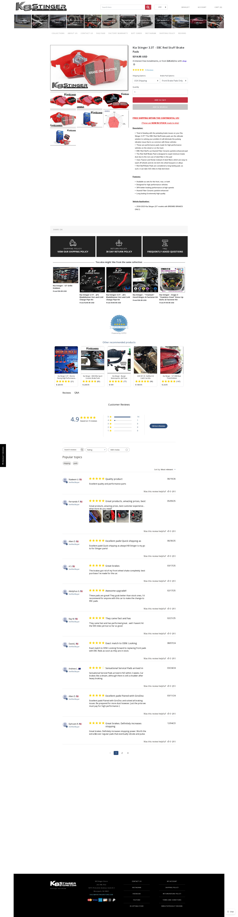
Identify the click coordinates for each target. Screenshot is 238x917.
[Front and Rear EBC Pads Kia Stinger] (63, 137)
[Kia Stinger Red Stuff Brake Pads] (116, 100)
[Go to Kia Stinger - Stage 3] (172, 280)
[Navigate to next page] (128, 753)
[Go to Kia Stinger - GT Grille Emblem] (66, 275)
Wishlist (185, 7)
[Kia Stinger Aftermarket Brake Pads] (63, 118)
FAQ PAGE (100, 33)
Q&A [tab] (76, 392)
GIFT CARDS (136, 33)
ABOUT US (72, 33)
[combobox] (165, 469)
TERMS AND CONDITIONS (172, 900)
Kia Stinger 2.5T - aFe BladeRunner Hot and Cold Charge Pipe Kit (91, 297)
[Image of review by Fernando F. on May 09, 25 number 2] (109, 516)
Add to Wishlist (160, 107)
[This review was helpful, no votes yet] (168, 491)
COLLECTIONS (58, 33)
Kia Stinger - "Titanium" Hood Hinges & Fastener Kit (145, 296)
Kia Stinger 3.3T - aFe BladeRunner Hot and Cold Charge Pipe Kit (118, 297)
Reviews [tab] (66, 392)
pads (75, 463)
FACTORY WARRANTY (118, 33)
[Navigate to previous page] (110, 753)
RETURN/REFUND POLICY (172, 894)
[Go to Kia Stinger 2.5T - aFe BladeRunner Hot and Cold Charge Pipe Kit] (92, 280)
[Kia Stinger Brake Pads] (89, 100)
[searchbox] (71, 450)
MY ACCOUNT (172, 881)
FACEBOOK (137, 894)
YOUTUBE (136, 900)
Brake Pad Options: (167, 76)
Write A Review (158, 426)
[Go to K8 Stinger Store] (42, 7)
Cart (218, 7)
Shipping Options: (139, 76)
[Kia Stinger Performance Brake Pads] (116, 118)
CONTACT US (87, 33)
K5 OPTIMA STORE (137, 906)
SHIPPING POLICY (167, 33)
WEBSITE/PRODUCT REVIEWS (172, 906)
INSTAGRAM (150, 33)
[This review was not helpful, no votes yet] (173, 491)
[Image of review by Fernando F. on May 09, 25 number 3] (122, 516)
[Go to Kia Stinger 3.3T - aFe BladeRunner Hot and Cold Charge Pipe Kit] (119, 280)
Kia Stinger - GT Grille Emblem (62, 286)
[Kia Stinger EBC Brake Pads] (63, 100)
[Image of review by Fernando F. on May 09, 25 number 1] (95, 516)
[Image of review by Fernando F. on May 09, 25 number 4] (136, 516)
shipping (67, 463)
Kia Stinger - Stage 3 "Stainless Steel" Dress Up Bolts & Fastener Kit (171, 297)
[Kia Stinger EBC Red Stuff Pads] (89, 118)
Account (202, 7)
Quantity (136, 87)
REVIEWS (182, 33)
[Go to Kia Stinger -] (145, 280)
